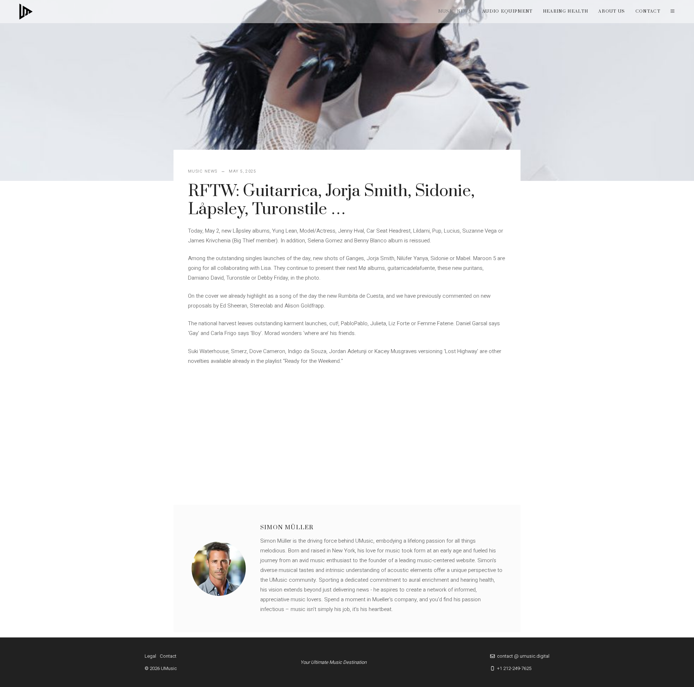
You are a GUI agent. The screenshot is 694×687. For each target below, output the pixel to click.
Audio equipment (507, 11)
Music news (455, 11)
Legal (150, 656)
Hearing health (565, 11)
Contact (647, 11)
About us (611, 11)
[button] (672, 11)
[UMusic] (26, 11)
